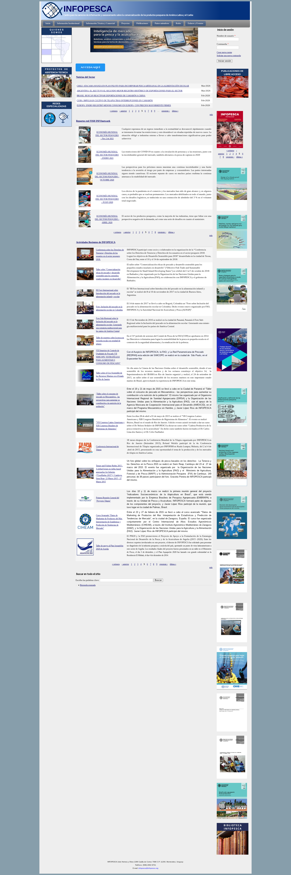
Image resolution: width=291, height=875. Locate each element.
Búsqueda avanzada (87, 585)
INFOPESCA (87, 8)
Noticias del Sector (85, 77)
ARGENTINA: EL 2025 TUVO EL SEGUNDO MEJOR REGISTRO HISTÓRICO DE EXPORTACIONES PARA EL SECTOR (129, 91)
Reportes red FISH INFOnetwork (93, 121)
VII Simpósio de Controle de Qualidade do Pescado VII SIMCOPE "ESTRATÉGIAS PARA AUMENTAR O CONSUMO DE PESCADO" (108, 356)
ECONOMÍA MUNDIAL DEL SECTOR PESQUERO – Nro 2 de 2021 (107, 135)
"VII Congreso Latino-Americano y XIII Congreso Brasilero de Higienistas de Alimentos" (110, 425)
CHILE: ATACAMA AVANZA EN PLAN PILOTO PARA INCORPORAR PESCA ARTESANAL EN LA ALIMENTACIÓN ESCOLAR (133, 86)
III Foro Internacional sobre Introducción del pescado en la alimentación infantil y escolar (108, 293)
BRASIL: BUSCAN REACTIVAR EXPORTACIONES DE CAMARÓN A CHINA (111, 95)
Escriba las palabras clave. (88, 580)
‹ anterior (123, 111)
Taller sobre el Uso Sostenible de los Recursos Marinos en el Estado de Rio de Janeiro (110, 376)
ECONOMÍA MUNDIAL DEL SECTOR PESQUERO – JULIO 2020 (107, 199)
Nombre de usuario (226, 36)
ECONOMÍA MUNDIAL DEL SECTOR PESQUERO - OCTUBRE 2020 (107, 176)
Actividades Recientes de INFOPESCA (95, 242)
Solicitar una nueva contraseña (229, 55)
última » (175, 111)
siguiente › (165, 111)
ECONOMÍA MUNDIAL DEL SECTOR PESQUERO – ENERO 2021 (107, 155)
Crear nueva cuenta (224, 52)
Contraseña (223, 44)
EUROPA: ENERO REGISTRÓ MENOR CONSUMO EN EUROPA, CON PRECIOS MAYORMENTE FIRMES (124, 105)
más (211, 114)
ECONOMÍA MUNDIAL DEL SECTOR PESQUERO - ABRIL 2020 (107, 219)
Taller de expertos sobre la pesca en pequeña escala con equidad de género (110, 341)
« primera (113, 111)
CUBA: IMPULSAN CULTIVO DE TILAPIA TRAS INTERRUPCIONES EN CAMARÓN (115, 100)
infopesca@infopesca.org (148, 868)
